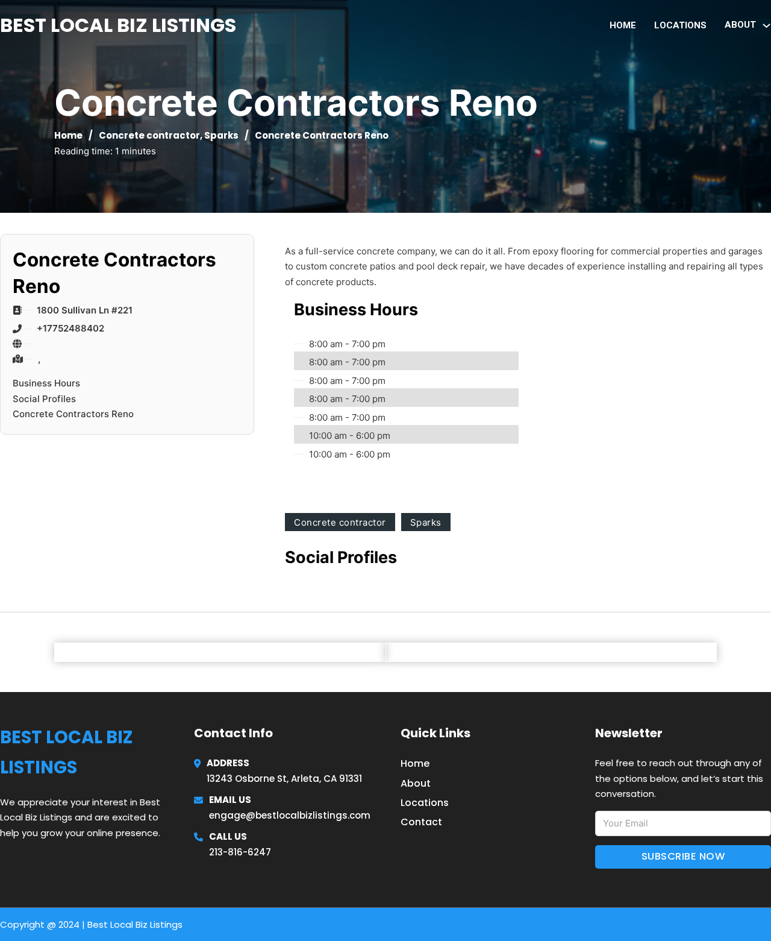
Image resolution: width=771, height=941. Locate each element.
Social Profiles (44, 398)
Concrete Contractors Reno (73, 414)
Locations (680, 25)
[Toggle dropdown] (766, 25)
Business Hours (46, 383)
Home (623, 25)
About (416, 783)
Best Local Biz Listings (118, 25)
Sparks (221, 135)
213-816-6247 (240, 852)
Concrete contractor (149, 135)
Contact (421, 822)
